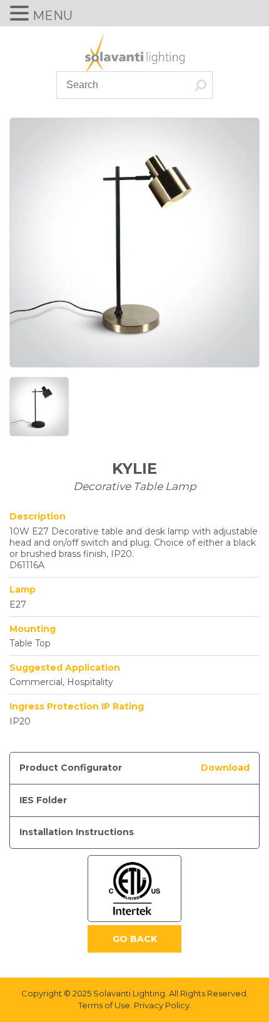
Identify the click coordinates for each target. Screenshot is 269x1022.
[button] (21, 14)
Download (225, 767)
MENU (53, 15)
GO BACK (135, 938)
